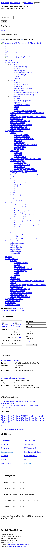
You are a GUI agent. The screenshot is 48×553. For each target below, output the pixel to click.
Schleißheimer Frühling (11, 360)
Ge (25, 456)
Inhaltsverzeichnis (7, 463)
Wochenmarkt (29, 444)
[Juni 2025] (18, 326)
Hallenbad (5, 444)
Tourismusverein (30, 440)
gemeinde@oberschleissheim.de (18, 544)
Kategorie (29, 321)
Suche (3, 13)
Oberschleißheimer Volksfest (13, 378)
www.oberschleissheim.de (16, 546)
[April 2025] (6, 326)
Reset (28, 342)
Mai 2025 (12, 325)
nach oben (10, 426)
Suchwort (29, 326)
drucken (4, 426)
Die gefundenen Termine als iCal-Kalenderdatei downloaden (22, 418)
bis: (27, 337)
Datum (28, 332)
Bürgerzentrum (6, 448)
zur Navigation (15, 3)
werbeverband (31, 456)
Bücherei (4, 456)
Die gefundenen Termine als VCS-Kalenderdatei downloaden (22, 416)
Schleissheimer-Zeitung (32, 452)
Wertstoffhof (5, 440)
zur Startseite (28, 3)
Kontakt (4, 459)
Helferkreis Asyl (30, 448)
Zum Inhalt (5, 3)
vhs (25, 459)
